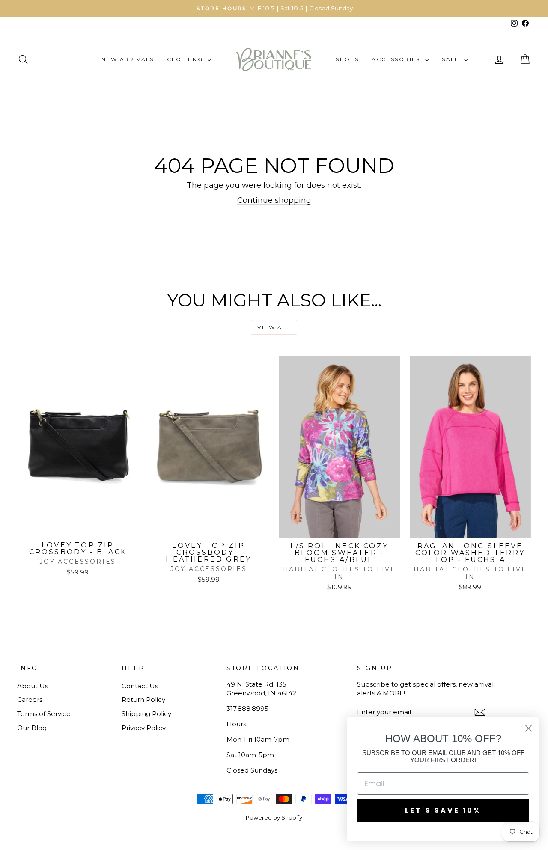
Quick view (77, 528)
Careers (29, 699)
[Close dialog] (528, 728)
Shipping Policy (146, 714)
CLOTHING (186, 59)
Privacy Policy (144, 728)
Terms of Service (44, 714)
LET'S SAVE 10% (443, 810)
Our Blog (32, 728)
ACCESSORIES (397, 59)
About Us (32, 686)
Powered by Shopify (274, 817)
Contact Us (140, 686)
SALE (452, 59)
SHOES (347, 59)
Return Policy (143, 699)
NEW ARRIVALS (127, 59)
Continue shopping (274, 200)
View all (273, 327)
